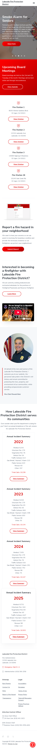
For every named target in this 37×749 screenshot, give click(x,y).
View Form (11, 44)
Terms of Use (22, 691)
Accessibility (22, 684)
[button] (34, 3)
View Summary (18, 479)
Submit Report (13, 249)
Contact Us (6, 687)
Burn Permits (6, 684)
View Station (19, 119)
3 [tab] (18, 55)
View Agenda (12, 87)
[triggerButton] (32, 744)
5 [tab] (24, 55)
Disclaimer (21, 687)
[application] (18, 312)
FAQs (4, 691)
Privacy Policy (22, 694)
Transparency (6, 698)
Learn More (11, 294)
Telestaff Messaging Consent (24, 699)
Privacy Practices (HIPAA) (23, 705)
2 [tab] (15, 55)
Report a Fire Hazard (9, 694)
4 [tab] (21, 55)
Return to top (12, 744)
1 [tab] (12, 55)
